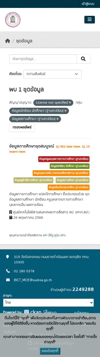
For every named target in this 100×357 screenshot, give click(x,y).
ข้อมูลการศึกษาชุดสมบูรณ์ (32, 146)
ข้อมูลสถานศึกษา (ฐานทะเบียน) (72, 180)
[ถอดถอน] (70, 103)
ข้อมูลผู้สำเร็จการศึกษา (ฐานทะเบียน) (33, 180)
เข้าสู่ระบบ (88, 4)
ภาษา (7, 295)
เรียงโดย (15, 74)
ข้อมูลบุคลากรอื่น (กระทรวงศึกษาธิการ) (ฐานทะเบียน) (61, 173)
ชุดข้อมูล (24, 41)
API (45, 235)
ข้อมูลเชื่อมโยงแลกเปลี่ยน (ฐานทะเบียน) (68, 187)
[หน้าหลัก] (7, 41)
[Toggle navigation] (89, 19)
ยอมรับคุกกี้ (50, 350)
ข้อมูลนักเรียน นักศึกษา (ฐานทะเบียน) (69, 166)
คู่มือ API (59, 235)
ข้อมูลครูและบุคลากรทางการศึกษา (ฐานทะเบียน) (63, 159)
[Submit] (84, 59)
